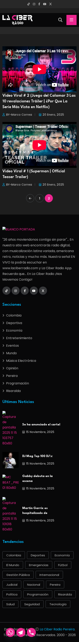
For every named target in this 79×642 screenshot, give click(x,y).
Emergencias (38, 565)
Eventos (12, 345)
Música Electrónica (21, 361)
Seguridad (32, 604)
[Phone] (31, 632)
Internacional (49, 575)
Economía (14, 330)
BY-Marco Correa (19, 115)
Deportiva (14, 323)
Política (11, 594)
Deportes (38, 555)
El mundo (12, 565)
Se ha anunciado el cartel (41, 424)
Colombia (13, 315)
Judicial (11, 584)
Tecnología (57, 604)
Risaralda (13, 391)
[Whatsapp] (10, 632)
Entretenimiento (19, 338)
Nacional (33, 584)
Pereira (12, 376)
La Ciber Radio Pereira (57, 629)
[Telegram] (20, 632)
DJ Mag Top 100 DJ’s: (37, 456)
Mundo (11, 353)
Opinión (12, 368)
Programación (17, 383)
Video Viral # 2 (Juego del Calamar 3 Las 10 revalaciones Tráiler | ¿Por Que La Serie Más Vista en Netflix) (39, 101)
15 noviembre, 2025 (40, 432)
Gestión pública (18, 575)
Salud (10, 604)
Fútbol (62, 565)
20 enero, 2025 (53, 115)
